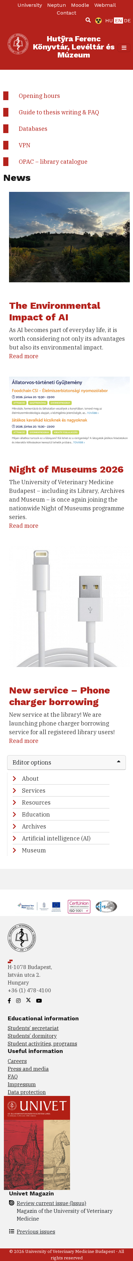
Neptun (56, 5)
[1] (88, 20)
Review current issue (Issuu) (51, 1203)
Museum (34, 850)
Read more (23, 356)
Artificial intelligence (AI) (56, 838)
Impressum (22, 1084)
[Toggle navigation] (124, 48)
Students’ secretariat (33, 1028)
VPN (24, 145)
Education (36, 814)
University (29, 5)
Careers (17, 1061)
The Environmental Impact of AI (54, 311)
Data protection (27, 1092)
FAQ (13, 1076)
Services (34, 790)
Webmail (105, 5)
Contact (66, 13)
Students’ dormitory (32, 1036)
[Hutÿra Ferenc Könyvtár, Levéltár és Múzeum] (18, 48)
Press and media (28, 1069)
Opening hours (39, 95)
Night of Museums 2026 (66, 469)
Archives (34, 826)
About (30, 778)
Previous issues (36, 1231)
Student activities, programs (42, 1043)
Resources (36, 802)
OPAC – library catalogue (53, 161)
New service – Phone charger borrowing (59, 695)
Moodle (80, 5)
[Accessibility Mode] (97, 21)
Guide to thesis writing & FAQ (59, 112)
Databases (33, 128)
